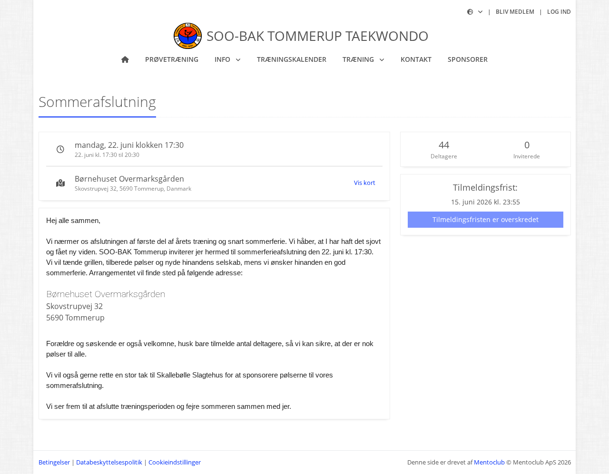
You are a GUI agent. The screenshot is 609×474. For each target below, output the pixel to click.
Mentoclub (489, 462)
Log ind (559, 12)
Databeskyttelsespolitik (109, 462)
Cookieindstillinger (174, 462)
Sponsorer (468, 59)
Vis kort (364, 182)
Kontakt (416, 59)
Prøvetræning (171, 59)
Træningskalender (291, 59)
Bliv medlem (515, 12)
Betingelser (54, 462)
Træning (359, 59)
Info (223, 59)
